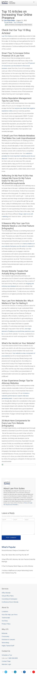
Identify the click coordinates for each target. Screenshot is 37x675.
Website (26, 519)
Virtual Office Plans (8, 596)
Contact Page (6, 661)
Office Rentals (6, 593)
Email (15, 519)
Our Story (5, 621)
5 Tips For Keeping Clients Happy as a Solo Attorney (17, 566)
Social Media (8, 22)
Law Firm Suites (9, 20)
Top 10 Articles (18, 22)
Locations (5, 611)
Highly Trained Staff (8, 645)
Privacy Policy (6, 624)
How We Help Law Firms (9, 614)
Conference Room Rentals (10, 602)
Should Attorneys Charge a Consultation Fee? (15, 550)
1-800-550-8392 (13, 658)
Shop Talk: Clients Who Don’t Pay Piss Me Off (15, 555)
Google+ (31, 502)
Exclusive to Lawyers (8, 639)
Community (5, 636)
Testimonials (6, 618)
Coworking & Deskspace (9, 599)
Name (4, 519)
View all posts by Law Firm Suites (11, 504)
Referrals (4, 633)
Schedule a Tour (7, 655)
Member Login (6, 664)
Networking (5, 642)
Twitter (25, 502)
